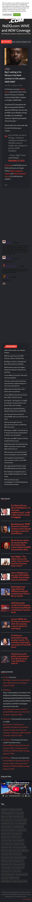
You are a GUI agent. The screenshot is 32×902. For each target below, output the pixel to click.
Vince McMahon (8, 874)
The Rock (6, 867)
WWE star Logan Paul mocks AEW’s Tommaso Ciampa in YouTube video (14, 357)
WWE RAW (6, 881)
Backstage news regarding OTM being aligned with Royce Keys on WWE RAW (15, 410)
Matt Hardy (6, 847)
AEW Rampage (7, 813)
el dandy (6, 677)
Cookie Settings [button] (7, 14)
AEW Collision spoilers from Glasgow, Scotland (14, 351)
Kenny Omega (18, 840)
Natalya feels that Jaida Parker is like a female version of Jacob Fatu (14, 390)
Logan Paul (18, 843)
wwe (4, 878)
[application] (16, 789)
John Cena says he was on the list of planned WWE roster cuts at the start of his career (16, 417)
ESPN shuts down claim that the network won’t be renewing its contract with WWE (15, 453)
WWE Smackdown (19, 881)
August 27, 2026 (8, 685)
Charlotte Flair (7, 823)
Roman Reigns (7, 857)
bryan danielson (20, 820)
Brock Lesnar (7, 820)
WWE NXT (14, 878)
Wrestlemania (21, 874)
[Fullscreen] (29, 796)
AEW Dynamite (15, 809)
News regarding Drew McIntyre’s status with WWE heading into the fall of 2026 (15, 467)
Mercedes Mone (19, 847)
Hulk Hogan (16, 833)
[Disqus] (16, 262)
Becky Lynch (7, 816)
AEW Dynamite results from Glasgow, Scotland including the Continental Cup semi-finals (15, 370)
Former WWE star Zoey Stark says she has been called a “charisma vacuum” (15, 396)
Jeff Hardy (6, 837)
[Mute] (26, 796)
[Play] (3, 796)
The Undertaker (18, 867)
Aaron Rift (7, 85)
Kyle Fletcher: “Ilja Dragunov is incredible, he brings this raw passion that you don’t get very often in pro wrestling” (15, 403)
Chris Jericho (20, 823)
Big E (6, 185)
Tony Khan (6, 871)
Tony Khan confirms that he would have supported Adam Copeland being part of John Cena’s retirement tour (15, 383)
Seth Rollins (6, 861)
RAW (25, 850)
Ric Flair (17, 854)
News (8, 69)
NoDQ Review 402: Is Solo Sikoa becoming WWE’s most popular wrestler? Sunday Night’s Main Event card (16, 446)
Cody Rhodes (18, 826)
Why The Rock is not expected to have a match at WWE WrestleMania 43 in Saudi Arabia (15, 474)
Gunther (5, 833)
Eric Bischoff (20, 830)
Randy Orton (14, 850)
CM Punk (6, 826)
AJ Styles (19, 813)
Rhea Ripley (6, 854)
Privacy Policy (27, 899)
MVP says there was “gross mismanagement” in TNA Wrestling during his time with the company (15, 482)
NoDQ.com (7, 690)
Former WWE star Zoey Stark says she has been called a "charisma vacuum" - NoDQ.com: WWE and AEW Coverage (16, 748)
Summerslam (19, 864)
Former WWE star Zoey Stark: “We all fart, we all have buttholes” (15, 376)
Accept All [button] (16, 14)
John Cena (6, 840)
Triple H (16, 871)
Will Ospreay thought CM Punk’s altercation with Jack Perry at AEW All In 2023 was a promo (15, 425)
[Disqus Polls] (16, 214)
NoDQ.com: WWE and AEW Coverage (16, 28)
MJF (4, 850)
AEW (5, 809)
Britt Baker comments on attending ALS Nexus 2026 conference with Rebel (15, 363)
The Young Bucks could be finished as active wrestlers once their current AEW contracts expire (15, 460)
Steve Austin (7, 864)
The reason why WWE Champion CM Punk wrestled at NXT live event (16, 440)
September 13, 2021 (16, 160)
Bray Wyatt (18, 816)
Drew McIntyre (7, 830)
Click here (8, 165)
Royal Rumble (20, 857)
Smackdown (18, 861)
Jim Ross (17, 837)
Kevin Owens (7, 843)
